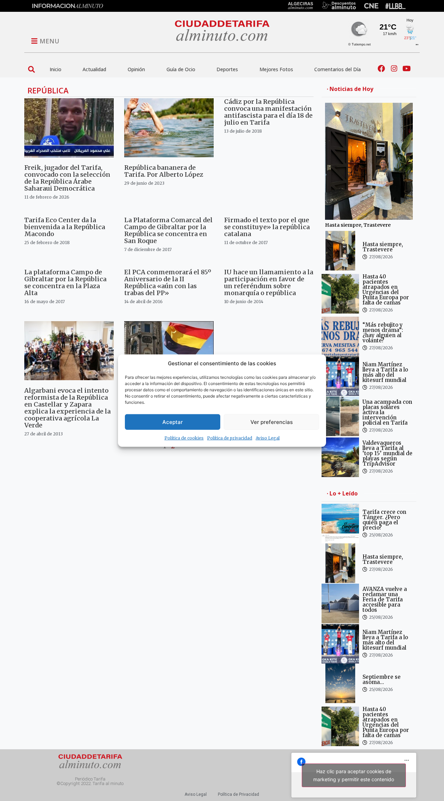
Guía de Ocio (180, 69)
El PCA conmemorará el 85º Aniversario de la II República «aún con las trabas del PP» (167, 282)
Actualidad (94, 69)
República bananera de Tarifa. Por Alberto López (163, 171)
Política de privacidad (229, 438)
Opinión (136, 69)
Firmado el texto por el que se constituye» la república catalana (267, 227)
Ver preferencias (271, 421)
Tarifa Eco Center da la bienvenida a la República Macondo (64, 227)
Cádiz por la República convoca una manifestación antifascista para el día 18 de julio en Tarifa (268, 112)
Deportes (227, 69)
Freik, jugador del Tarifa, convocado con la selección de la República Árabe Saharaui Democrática (67, 178)
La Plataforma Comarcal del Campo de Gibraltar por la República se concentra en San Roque (168, 230)
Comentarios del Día (337, 69)
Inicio (55, 69)
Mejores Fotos (276, 69)
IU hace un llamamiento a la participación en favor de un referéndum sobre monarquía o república (268, 282)
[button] (31, 69)
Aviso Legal (268, 438)
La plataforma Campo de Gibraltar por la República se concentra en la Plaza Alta (65, 282)
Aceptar (172, 421)
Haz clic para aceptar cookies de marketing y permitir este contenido (353, 775)
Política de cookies (184, 438)
